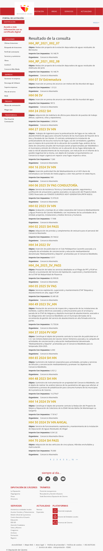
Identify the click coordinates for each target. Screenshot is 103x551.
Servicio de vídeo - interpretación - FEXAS (55, 547)
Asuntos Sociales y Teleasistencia (22, 512)
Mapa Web (29, 545)
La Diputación (15, 491)
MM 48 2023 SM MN (43, 378)
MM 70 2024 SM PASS (44, 440)
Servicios (69, 11)
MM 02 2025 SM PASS (44, 226)
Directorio (14, 499)
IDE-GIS (13, 522)
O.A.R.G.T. (7, 65)
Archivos (14, 533)
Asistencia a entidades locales (21, 509)
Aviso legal (40, 545)
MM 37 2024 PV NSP (43, 332)
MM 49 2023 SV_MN (43, 304)
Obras (6, 60)
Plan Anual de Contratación (9, 120)
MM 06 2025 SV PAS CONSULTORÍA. (53, 185)
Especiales (40, 512)
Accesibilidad (17, 545)
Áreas (54, 11)
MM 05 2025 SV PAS (43, 286)
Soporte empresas (10, 87)
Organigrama (15, 494)
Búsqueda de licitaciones (13, 47)
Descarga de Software (12, 83)
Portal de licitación (13, 18)
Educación (14, 520)
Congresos (14, 530)
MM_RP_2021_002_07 (44, 43)
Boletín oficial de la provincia (21, 515)
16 (73, 459)
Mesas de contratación (12, 105)
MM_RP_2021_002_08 (44, 61)
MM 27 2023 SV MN (42, 129)
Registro (13, 538)
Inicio (95, 22)
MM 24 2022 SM (40, 111)
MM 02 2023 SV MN (42, 206)
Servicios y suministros (12, 56)
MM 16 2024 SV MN (42, 167)
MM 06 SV (36, 95)
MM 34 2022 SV (39, 244)
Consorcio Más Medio (12, 69)
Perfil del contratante (11, 52)
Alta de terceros (10, 92)
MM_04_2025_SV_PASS (45, 265)
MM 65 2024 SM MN (43, 358)
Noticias (39, 509)
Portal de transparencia (48, 491)
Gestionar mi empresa (12, 79)
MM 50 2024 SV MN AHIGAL (48, 422)
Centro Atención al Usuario (20, 517)
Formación (14, 535)
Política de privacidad (55, 545)
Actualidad (86, 11)
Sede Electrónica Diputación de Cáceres (54, 496)
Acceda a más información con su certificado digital (13, 29)
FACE (6, 96)
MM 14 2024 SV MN (42, 401)
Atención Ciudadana (18, 525)
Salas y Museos (16, 528)
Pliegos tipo (8, 110)
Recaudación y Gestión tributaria (51, 494)
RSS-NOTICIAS (90, 545)
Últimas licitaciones (11, 43)
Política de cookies (74, 545)
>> (77, 459)
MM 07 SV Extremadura (45, 79)
